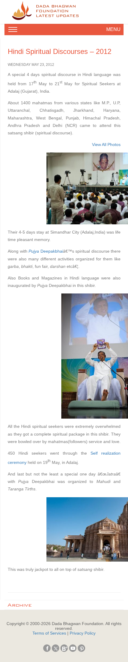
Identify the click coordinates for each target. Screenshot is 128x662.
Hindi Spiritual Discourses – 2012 (59, 51)
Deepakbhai (46, 251)
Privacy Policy (83, 633)
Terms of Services (49, 633)
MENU (113, 29)
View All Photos (106, 144)
